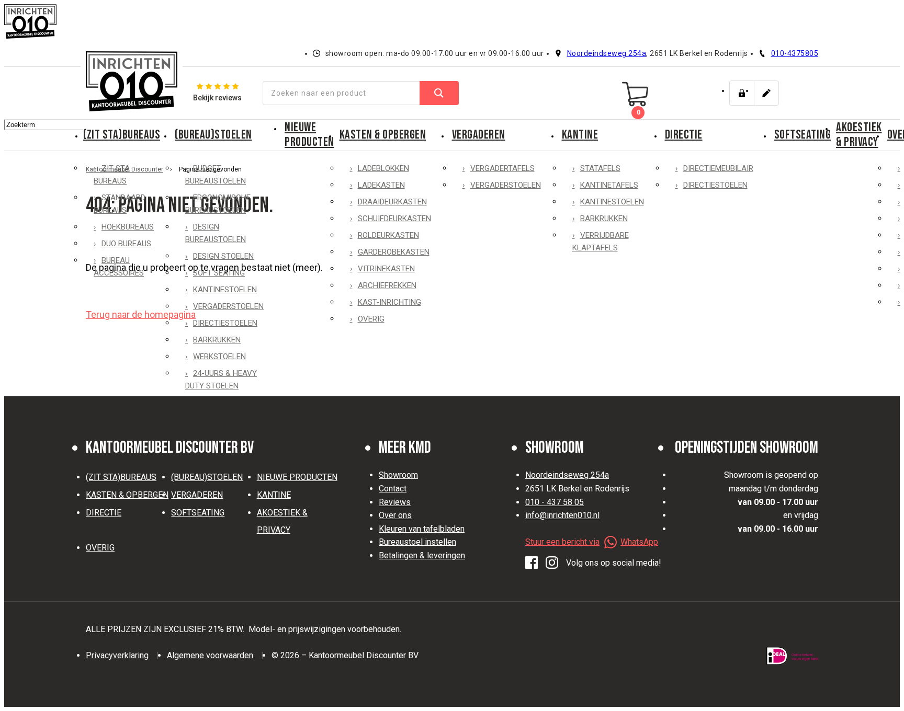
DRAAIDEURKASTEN (392, 202)
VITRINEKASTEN (386, 268)
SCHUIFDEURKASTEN (394, 218)
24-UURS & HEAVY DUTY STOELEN (221, 380)
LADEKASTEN (381, 185)
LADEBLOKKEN (383, 168)
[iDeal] (792, 656)
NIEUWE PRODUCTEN (309, 135)
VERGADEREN (478, 134)
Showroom (398, 475)
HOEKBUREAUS (127, 227)
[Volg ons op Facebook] (531, 563)
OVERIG (371, 319)
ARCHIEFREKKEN (387, 285)
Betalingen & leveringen (422, 555)
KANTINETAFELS (609, 185)
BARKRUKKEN (217, 340)
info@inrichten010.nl (562, 515)
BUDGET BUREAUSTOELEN (215, 175)
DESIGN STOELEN (223, 256)
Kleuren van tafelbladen (422, 529)
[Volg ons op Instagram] (552, 563)
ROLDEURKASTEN (388, 235)
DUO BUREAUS (126, 243)
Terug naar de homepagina (141, 314)
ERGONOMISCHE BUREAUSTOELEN (218, 204)
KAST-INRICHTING (389, 302)
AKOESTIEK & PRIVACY (859, 135)
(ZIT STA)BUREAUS (121, 134)
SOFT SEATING (219, 273)
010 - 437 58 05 (554, 502)
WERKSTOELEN (219, 356)
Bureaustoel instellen (417, 542)
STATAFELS (600, 168)
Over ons (395, 515)
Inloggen (742, 93)
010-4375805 (795, 53)
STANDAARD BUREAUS (119, 204)
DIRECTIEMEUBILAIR (718, 168)
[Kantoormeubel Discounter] (131, 81)
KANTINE (580, 134)
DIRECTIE (684, 134)
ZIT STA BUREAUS (112, 175)
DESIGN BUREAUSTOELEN (215, 233)
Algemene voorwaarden (210, 655)
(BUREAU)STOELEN (213, 134)
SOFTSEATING (802, 134)
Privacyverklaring (117, 655)
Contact (392, 489)
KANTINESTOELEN (225, 289)
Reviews (395, 502)
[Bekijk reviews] (217, 92)
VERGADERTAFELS (502, 168)
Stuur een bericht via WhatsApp (591, 542)
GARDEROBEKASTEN (394, 252)
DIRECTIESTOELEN (225, 323)
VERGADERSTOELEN (228, 306)
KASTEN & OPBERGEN (383, 134)
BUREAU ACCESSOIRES (119, 267)
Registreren (766, 93)
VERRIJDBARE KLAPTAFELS (600, 242)
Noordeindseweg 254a (607, 53)
